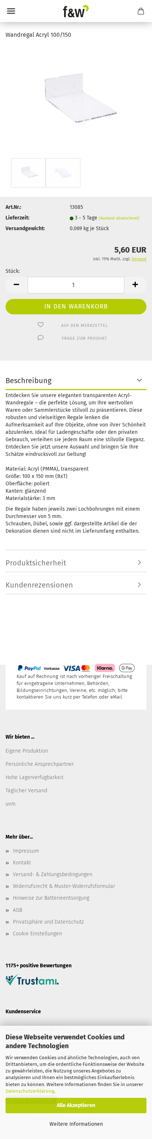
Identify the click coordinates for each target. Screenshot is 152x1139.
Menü (11, 11)
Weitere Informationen (76, 1124)
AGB (17, 910)
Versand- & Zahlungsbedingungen (52, 874)
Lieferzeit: (17, 218)
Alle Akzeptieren (76, 1105)
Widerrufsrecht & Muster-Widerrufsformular (64, 886)
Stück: (13, 271)
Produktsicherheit (36, 562)
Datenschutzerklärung (30, 1091)
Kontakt (22, 863)
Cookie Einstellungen (37, 934)
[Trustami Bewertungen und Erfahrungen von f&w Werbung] (32, 979)
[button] (17, 285)
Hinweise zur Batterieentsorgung (51, 898)
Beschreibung (28, 380)
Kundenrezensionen (39, 585)
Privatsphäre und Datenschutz (48, 922)
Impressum (26, 851)
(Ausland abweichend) (119, 218)
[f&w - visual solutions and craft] (76, 11)
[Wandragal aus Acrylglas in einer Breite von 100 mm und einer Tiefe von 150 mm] (76, 101)
